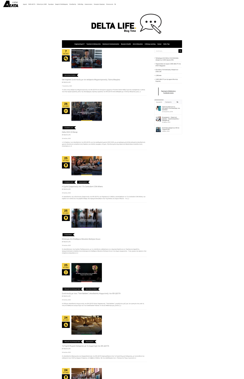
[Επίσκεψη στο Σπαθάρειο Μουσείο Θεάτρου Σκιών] (86, 218)
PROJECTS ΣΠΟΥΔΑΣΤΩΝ (72, 289)
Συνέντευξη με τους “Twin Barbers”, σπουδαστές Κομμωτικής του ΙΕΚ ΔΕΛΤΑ (91, 293)
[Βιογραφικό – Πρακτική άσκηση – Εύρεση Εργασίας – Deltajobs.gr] (158, 117)
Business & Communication (111, 44)
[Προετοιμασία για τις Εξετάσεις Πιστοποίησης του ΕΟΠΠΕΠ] (158, 107)
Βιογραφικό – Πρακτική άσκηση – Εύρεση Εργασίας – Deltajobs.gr (171, 119)
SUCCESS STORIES (70, 75)
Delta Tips (166, 44)
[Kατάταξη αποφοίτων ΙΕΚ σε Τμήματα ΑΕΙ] (158, 128)
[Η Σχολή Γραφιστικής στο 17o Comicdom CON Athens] (86, 165)
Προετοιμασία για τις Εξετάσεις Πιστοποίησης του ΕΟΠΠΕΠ (171, 108)
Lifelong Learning (150, 44)
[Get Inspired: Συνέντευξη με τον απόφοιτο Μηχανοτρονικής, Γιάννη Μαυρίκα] (86, 58)
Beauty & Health (126, 44)
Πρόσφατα (168, 102)
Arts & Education (138, 44)
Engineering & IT (80, 44)
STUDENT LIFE (68, 128)
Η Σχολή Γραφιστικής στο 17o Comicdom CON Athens (82, 187)
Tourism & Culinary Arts (93, 44)
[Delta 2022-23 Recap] (86, 111)
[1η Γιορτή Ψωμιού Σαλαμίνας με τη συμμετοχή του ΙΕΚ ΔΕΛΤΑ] (86, 325)
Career (159, 44)
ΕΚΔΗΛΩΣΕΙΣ (83, 182)
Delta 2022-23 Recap (69, 132)
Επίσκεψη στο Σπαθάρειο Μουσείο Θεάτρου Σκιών (81, 239)
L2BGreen (158, 75)
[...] (139, 91)
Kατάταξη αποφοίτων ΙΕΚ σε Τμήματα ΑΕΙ (170, 128)
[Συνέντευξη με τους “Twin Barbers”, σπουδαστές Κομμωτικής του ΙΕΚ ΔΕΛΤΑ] (86, 272)
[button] (115, 4)
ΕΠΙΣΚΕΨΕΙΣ (68, 234)
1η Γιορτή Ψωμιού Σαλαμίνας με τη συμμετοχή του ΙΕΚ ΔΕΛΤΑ (85, 346)
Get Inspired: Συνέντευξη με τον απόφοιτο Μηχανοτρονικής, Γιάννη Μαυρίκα (91, 80)
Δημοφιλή (159, 102)
